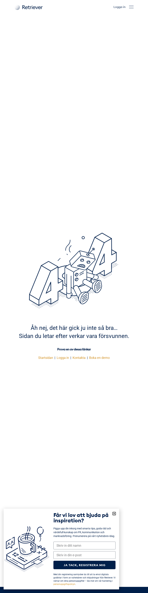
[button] (131, 7)
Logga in (119, 7)
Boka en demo (99, 358)
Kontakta (79, 358)
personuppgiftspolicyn (64, 584)
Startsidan (45, 358)
